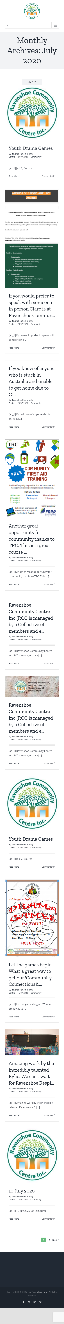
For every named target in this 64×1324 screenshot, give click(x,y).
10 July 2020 (22, 1191)
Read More (14, 176)
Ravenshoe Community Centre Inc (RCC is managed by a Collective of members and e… (31, 618)
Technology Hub (39, 1291)
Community (35, 156)
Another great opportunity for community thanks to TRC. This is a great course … (32, 539)
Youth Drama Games (31, 148)
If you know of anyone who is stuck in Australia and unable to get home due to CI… (32, 381)
